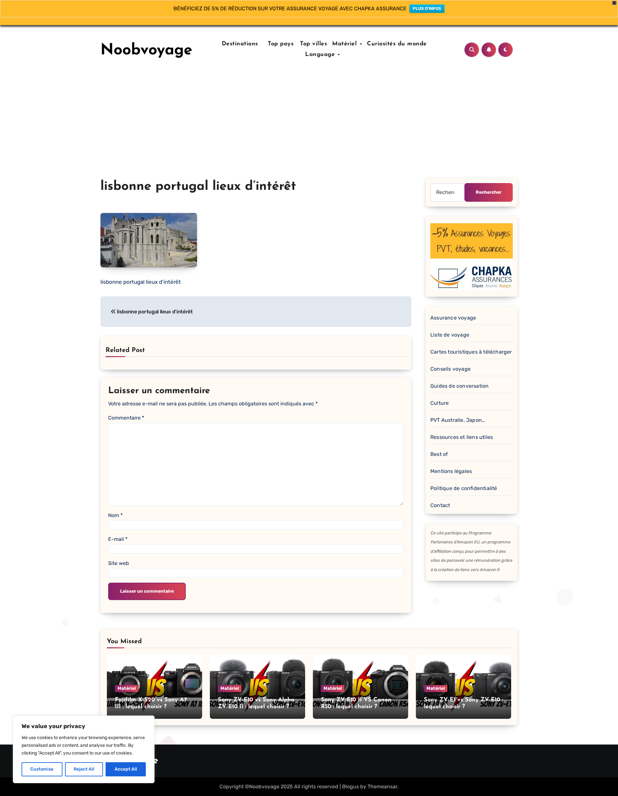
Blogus (350, 786)
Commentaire (126, 418)
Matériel (345, 44)
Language (321, 55)
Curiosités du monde (397, 44)
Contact (440, 505)
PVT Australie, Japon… (457, 420)
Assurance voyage (453, 318)
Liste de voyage (449, 335)
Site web (118, 563)
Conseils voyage (450, 369)
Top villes (313, 44)
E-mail (117, 539)
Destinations (239, 44)
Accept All (126, 769)
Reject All (84, 769)
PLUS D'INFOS (427, 8)
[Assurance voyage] (471, 255)
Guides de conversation (459, 386)
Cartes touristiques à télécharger (471, 352)
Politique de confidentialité (463, 488)
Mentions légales (451, 471)
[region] (83, 749)
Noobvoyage (146, 50)
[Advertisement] (309, 130)
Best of (439, 454)
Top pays (280, 44)
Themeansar (382, 786)
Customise (41, 769)
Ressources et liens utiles (461, 437)
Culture (439, 403)
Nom (115, 515)
